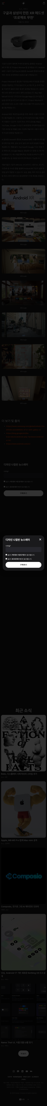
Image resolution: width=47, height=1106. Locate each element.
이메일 (8, 546)
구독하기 (23, 565)
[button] (40, 539)
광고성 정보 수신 (17, 559)
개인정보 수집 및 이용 (18, 555)
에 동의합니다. (21, 555)
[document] (23, 553)
